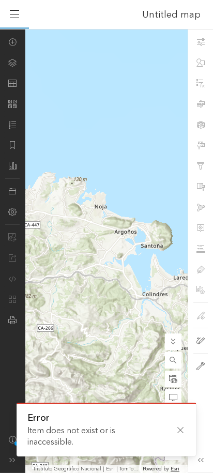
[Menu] (14, 14)
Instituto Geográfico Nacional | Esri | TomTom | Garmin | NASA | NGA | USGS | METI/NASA (87, 469)
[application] (106, 251)
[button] (173, 360)
